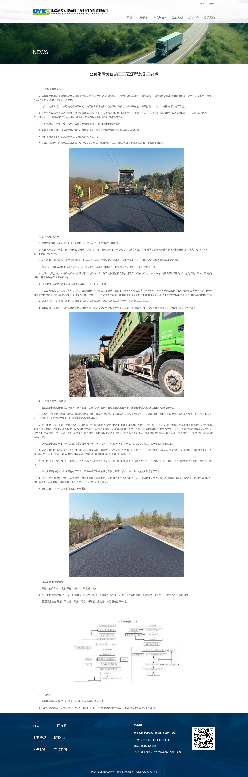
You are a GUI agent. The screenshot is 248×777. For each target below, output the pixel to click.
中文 (202, 3)
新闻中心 (193, 17)
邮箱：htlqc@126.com (145, 746)
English (212, 3)
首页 (129, 17)
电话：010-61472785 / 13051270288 (152, 740)
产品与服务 (160, 17)
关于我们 (142, 17)
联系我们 (209, 17)
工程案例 (177, 17)
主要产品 (39, 738)
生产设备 (60, 725)
